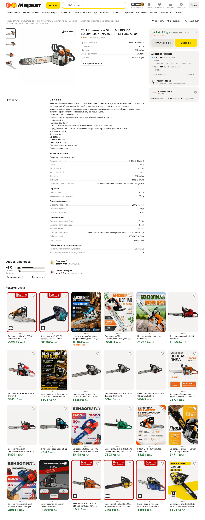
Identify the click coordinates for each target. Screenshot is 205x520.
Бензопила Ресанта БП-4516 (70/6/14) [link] (21, 394)
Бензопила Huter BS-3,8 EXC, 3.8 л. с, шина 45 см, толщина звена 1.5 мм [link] (182, 505)
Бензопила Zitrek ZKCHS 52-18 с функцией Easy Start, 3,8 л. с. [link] (118, 450)
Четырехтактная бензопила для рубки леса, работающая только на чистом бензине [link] (85, 337)
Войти (194, 5)
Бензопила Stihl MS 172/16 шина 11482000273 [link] (20, 337)
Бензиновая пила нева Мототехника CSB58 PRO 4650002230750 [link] (148, 505)
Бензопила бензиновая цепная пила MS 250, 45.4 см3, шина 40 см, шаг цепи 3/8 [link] (183, 395)
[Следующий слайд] (71, 57)
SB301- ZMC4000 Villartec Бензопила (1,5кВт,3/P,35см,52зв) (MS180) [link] (149, 450)
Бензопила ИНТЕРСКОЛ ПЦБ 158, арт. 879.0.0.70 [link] (118, 394)
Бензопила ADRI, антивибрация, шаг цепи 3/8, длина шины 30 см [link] (118, 337)
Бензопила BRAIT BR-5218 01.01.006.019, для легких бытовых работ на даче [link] (84, 504)
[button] (92, 63)
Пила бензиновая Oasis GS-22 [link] (53, 449)
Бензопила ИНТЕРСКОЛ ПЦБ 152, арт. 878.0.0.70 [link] (150, 394)
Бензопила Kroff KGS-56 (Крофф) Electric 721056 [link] (51, 337)
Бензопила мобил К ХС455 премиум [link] (182, 337)
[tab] (13, 12)
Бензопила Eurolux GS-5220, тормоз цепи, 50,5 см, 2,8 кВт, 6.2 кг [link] (118, 505)
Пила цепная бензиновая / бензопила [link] (149, 337)
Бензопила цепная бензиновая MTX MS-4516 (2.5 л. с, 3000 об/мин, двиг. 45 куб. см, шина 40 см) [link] (21, 450)
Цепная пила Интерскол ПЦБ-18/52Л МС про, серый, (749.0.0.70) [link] (85, 395)
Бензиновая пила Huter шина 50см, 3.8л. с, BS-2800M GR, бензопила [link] (53, 395)
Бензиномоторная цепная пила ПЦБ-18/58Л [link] (52, 505)
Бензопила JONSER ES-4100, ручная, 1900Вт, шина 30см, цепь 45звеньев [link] (85, 450)
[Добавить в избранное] (33, 296)
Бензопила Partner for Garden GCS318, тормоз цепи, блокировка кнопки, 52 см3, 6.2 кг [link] (183, 450)
